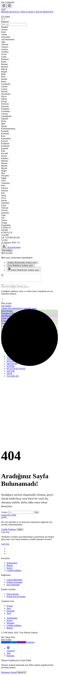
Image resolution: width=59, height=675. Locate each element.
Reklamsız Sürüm (8, 672)
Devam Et (22, 672)
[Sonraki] (9, 6)
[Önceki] (4, 6)
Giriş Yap (5, 544)
